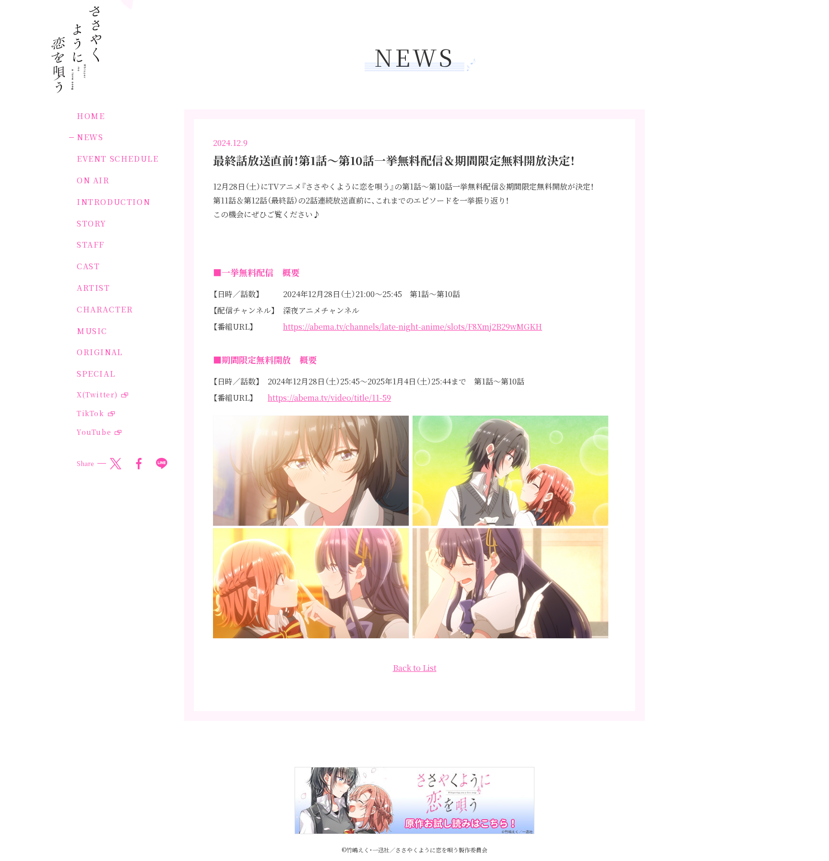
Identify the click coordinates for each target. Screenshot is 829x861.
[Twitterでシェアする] (115, 463)
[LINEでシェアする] (161, 463)
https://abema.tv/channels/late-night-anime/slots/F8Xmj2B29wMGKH (412, 326)
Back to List (415, 667)
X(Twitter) (97, 394)
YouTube (94, 432)
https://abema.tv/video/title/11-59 (329, 397)
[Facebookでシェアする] (138, 463)
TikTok (91, 413)
